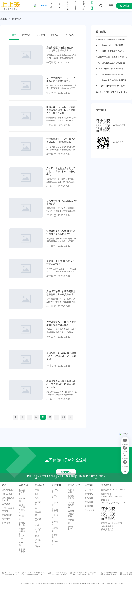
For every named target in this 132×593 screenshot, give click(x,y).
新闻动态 (16, 18)
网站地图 (89, 506)
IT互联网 (38, 530)
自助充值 (6, 523)
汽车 (37, 508)
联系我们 (89, 502)
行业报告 (55, 516)
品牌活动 (55, 529)
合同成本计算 (22, 523)
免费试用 (66, 472)
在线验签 (22, 517)
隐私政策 (71, 521)
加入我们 (89, 498)
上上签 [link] (3, 18)
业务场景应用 (55, 510)
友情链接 (76, 583)
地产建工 (38, 520)
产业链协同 (7, 515)
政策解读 (55, 536)
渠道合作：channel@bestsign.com (112, 495)
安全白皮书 (71, 527)
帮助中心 (55, 542)
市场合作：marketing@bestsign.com (113, 501)
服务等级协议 (71, 497)
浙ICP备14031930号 (115, 583)
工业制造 (38, 503)
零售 (37, 490)
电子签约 (6, 504)
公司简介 (89, 490)
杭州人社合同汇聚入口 (22, 508)
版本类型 (6, 519)
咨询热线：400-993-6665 (113, 490)
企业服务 (38, 541)
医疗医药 (38, 513)
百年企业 (55, 503)
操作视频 (55, 523)
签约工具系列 (8, 494)
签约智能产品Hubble (8, 499)
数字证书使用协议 (71, 513)
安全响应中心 (22, 550)
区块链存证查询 (22, 492)
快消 (37, 494)
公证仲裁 (22, 499)
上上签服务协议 (71, 505)
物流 (37, 536)
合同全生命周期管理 (8, 509)
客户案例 (55, 491)
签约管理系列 (8, 490)
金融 (37, 525)
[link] (16, 18)
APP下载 (22, 543)
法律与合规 (71, 491)
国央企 (38, 546)
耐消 (37, 498)
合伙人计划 (90, 510)
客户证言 (55, 497)
